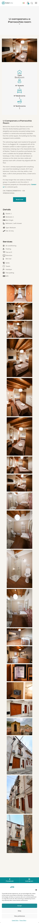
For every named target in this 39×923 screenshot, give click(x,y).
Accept (19, 905)
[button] (36, 890)
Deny (19, 911)
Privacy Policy (23, 920)
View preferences (19, 916)
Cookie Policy (15, 920)
